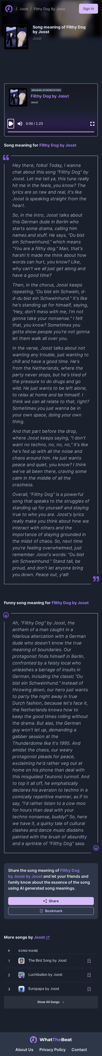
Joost (23, 9)
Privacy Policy (52, 1049)
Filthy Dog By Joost (49, 9)
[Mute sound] (20, 124)
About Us (24, 1049)
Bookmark (53, 911)
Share (54, 901)
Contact (79, 1049)
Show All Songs (48, 1002)
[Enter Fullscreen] (92, 123)
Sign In (88, 8)
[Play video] (11, 123)
